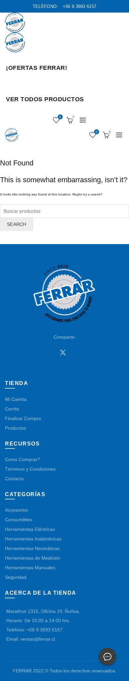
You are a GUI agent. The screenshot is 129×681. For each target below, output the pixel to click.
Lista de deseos (60, 117)
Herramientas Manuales (30, 567)
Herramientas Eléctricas (30, 529)
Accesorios (16, 510)
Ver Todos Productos (45, 99)
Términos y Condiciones (30, 469)
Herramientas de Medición (32, 558)
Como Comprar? (22, 459)
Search (16, 224)
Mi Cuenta (15, 399)
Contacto (14, 478)
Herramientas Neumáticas (32, 548)
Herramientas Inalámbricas (33, 538)
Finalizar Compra (23, 418)
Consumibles (18, 519)
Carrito (12, 408)
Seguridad (15, 577)
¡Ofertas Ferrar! (36, 67)
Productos (15, 428)
